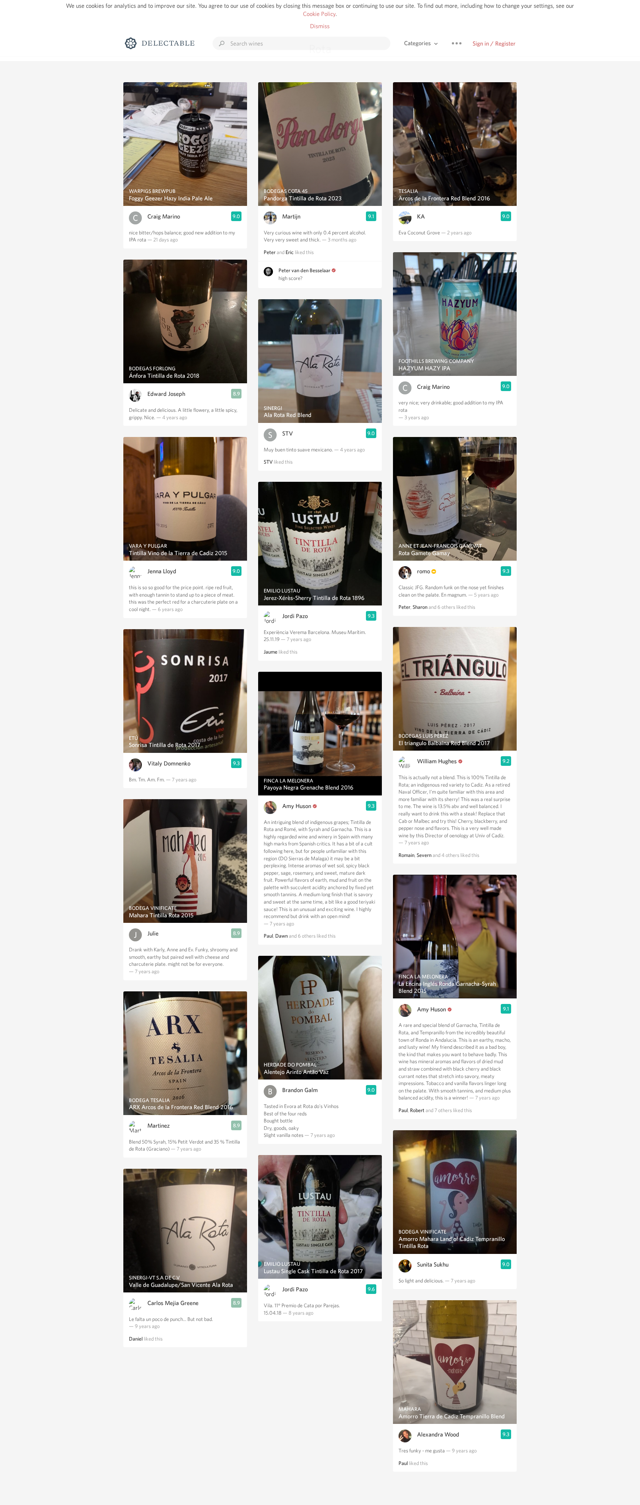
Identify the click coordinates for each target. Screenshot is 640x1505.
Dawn (281, 936)
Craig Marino (163, 216)
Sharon (420, 607)
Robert (417, 1110)
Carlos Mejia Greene (173, 1303)
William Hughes (437, 761)
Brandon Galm (300, 1090)
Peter (270, 252)
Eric (290, 252)
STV (287, 433)
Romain (406, 855)
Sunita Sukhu (433, 1264)
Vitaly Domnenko (168, 763)
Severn (424, 855)
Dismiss (320, 26)
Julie (153, 933)
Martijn (291, 216)
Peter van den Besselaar (304, 270)
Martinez (158, 1125)
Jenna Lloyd (161, 571)
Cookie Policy (319, 13)
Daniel (136, 1339)
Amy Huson (296, 806)
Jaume (270, 652)
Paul (268, 936)
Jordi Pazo (295, 616)
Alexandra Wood (438, 1434)
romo (423, 571)
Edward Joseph (166, 393)
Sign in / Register (494, 43)
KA (421, 216)
